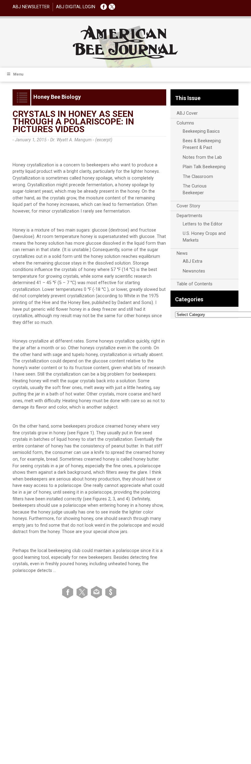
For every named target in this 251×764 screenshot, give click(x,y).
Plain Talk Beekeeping (204, 166)
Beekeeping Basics (201, 131)
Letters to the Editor (203, 224)
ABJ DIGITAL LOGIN (75, 6)
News (182, 253)
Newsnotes (194, 271)
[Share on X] (83, 592)
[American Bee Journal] (125, 58)
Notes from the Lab (202, 157)
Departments (189, 215)
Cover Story (188, 206)
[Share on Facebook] (68, 592)
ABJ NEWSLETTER (31, 6)
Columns (185, 123)
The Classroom (198, 176)
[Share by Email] (97, 592)
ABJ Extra (192, 261)
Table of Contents (194, 284)
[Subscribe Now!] (110, 592)
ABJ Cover (187, 113)
